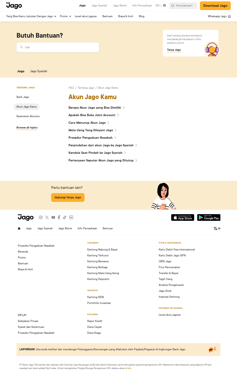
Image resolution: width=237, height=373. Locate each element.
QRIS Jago (165, 261)
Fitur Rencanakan (169, 267)
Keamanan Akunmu (28, 116)
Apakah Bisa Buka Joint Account (92, 115)
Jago (82, 5)
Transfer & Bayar (168, 273)
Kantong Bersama (98, 261)
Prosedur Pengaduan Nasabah (91, 138)
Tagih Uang (165, 279)
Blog (141, 16)
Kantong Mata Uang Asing (103, 273)
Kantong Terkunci (98, 255)
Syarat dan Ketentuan (31, 327)
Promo (64, 16)
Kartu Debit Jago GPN (172, 255)
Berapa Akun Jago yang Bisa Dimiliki (95, 108)
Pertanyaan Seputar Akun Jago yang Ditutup (101, 160)
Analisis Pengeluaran (171, 285)
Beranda (23, 252)
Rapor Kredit (94, 321)
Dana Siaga (94, 333)
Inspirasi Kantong (169, 297)
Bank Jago (22, 97)
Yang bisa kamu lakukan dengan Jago (29, 16)
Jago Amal (165, 291)
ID (164, 5)
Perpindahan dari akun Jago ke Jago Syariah (101, 145)
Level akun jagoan (86, 16)
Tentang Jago (86, 88)
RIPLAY (22, 315)
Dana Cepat (94, 327)
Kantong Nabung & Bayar (102, 250)
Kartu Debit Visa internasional (177, 250)
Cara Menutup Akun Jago (88, 123)
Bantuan (107, 16)
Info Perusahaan (142, 5)
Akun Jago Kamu (26, 107)
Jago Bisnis (120, 5)
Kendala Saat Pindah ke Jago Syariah (96, 153)
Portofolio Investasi (99, 303)
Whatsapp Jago (217, 16)
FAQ (71, 88)
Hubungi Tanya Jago (68, 197)
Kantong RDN (95, 297)
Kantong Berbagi (97, 267)
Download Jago (215, 5)
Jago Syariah (99, 5)
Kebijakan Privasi (28, 321)
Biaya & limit (125, 16)
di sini (128, 368)
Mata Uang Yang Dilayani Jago (91, 130)
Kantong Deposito (98, 279)
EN (157, 5)
